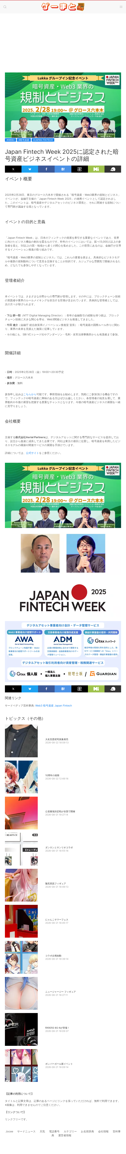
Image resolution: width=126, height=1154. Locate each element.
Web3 (38, 705)
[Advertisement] (63, 40)
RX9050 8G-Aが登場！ (57, 1027)
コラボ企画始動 (53, 955)
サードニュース (26, 1131)
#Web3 (10, 140)
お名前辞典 (87, 1131)
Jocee (9, 1131)
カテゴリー (70, 1131)
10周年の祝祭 (52, 775)
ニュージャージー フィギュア (60, 991)
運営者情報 (64, 1135)
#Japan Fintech (43, 140)
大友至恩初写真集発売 (56, 739)
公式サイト (32, 453)
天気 (42, 1131)
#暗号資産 (24, 140)
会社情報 (103, 1131)
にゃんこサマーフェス (56, 919)
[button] (5, 6)
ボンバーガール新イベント (59, 1063)
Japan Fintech (63, 705)
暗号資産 (48, 705)
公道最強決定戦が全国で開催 (60, 811)
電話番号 (54, 1131)
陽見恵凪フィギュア (55, 883)
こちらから (29, 394)
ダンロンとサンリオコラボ (59, 847)
